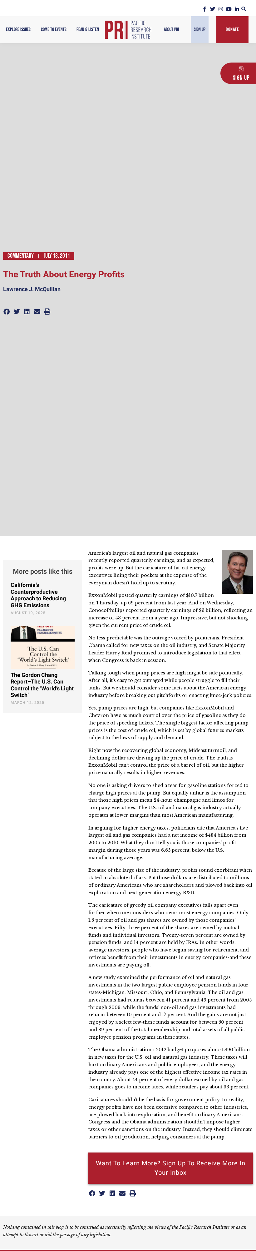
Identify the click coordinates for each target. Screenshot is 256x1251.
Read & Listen (87, 30)
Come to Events (53, 30)
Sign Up (199, 30)
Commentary (20, 256)
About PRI (171, 30)
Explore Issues (18, 30)
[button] (243, 9)
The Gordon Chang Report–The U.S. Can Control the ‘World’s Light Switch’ (42, 685)
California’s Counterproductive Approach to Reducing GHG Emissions (38, 595)
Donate (232, 30)
